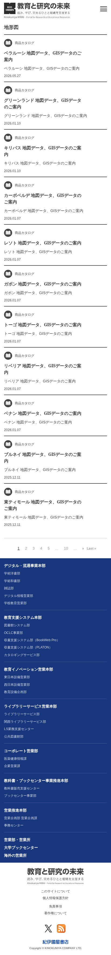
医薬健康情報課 (15, 759)
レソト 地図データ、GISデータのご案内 (42, 243)
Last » (91, 548)
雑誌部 (9, 588)
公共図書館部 (13, 736)
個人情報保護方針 (55, 898)
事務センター (13, 825)
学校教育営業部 (15, 603)
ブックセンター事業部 (20, 796)
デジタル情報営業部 (18, 596)
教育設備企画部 (15, 692)
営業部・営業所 (17, 840)
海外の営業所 (15, 855)
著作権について (55, 913)
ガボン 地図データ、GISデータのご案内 (42, 284)
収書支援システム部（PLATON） (28, 647)
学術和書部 (12, 581)
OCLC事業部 (13, 633)
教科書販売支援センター (22, 788)
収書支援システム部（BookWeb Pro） (32, 640)
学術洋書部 (12, 573)
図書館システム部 (17, 625)
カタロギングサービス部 (22, 655)
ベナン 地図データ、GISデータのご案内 (42, 413)
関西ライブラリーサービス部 (25, 722)
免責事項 (55, 906)
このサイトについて (55, 891)
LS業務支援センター (19, 729)
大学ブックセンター (21, 847)
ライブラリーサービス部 (22, 714)
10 (66, 548)
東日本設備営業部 (17, 677)
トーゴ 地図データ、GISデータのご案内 (42, 325)
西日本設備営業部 (17, 685)
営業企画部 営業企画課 (20, 818)
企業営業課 (12, 766)
